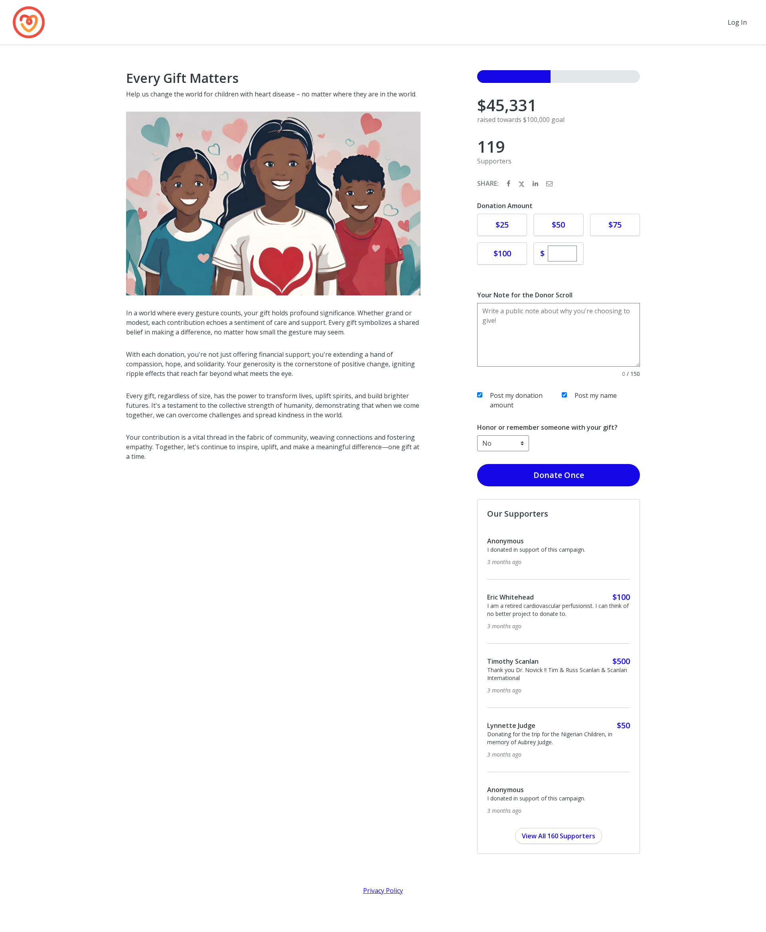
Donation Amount (505, 205)
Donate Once (558, 475)
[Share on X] (522, 183)
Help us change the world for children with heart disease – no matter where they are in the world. (271, 94)
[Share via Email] (549, 183)
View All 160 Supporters (558, 836)
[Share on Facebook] (509, 183)
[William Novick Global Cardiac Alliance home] (29, 22)
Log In (737, 22)
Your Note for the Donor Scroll (525, 295)
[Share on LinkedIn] (536, 183)
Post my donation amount (516, 400)
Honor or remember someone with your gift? (547, 427)
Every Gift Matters (182, 78)
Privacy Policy (383, 890)
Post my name (595, 395)
